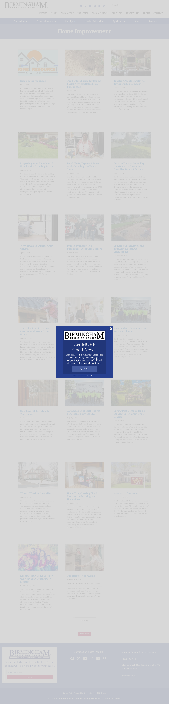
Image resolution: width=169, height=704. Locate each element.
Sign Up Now (84, 369)
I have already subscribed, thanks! (84, 376)
